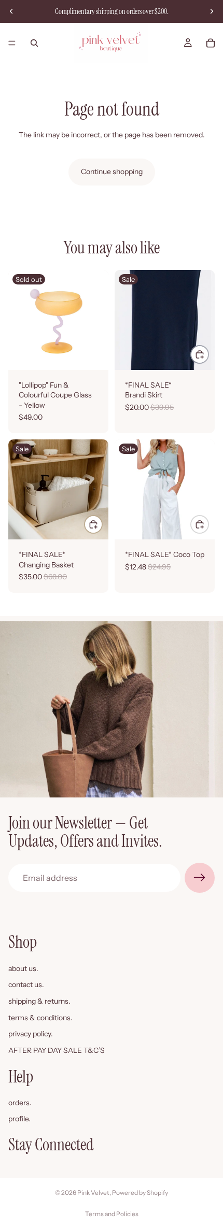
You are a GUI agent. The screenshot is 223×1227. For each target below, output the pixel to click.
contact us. (26, 984)
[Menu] (12, 43)
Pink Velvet (93, 1192)
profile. (19, 1118)
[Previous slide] (11, 11)
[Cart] (210, 43)
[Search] (34, 43)
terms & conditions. (40, 1017)
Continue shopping (112, 171)
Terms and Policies (111, 1214)
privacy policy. (30, 1033)
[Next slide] (211, 11)
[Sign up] (200, 878)
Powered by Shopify (140, 1192)
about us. (23, 968)
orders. (20, 1102)
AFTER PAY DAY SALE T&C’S (56, 1050)
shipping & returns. (39, 1001)
